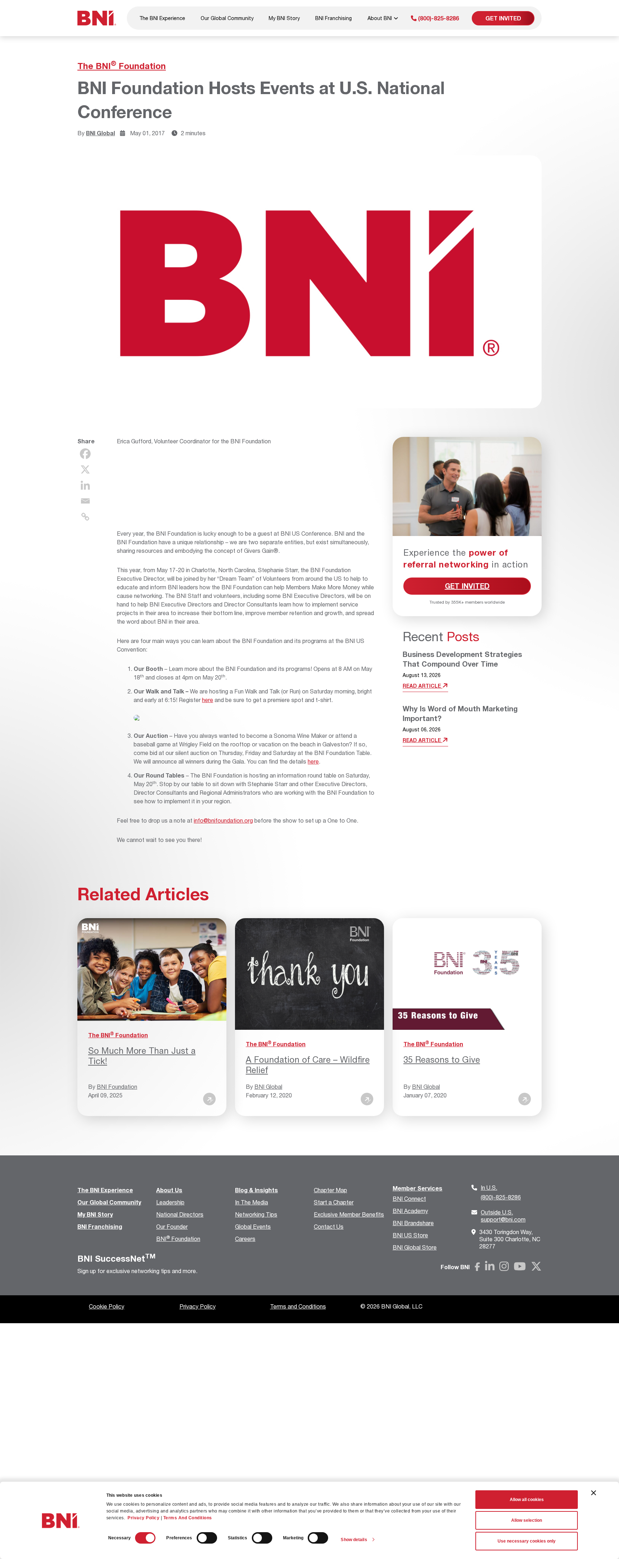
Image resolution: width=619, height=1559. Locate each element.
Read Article (422, 686)
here (207, 699)
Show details (354, 1539)
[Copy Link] (85, 517)
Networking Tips (256, 1214)
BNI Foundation (117, 1086)
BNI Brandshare (413, 1222)
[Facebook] (85, 454)
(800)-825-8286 (438, 18)
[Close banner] (593, 1492)
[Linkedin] (85, 485)
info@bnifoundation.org (223, 820)
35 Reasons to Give (441, 1059)
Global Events (253, 1226)
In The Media (251, 1202)
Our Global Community (227, 18)
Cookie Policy (106, 1306)
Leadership (170, 1202)
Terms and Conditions (298, 1306)
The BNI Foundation (121, 66)
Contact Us (329, 1226)
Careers (245, 1238)
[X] (85, 469)
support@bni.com (503, 1216)
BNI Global (100, 133)
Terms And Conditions (187, 1517)
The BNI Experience (162, 18)
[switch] (207, 1538)
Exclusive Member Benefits (349, 1214)
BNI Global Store (415, 1247)
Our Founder (172, 1226)
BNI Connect (409, 1198)
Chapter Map (330, 1190)
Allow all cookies (527, 1499)
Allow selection (526, 1520)
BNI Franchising (333, 18)
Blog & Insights (256, 1190)
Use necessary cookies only (527, 1541)
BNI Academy (410, 1210)
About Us (169, 1190)
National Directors (179, 1214)
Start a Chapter (334, 1202)
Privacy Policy (143, 1517)
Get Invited (503, 18)
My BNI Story (284, 18)
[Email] (85, 501)
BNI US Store (410, 1235)
